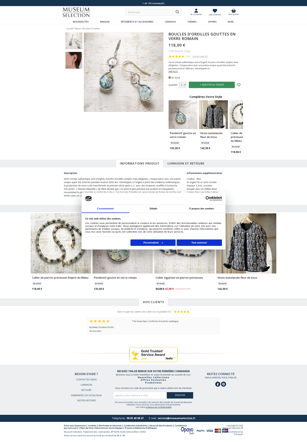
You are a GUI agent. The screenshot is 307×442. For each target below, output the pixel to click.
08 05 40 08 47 (135, 418)
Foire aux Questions (75, 425)
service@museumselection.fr (176, 418)
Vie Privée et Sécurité (110, 425)
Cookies (92, 425)
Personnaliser (151, 242)
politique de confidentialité (159, 407)
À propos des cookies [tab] (201, 208)
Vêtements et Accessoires (137, 21)
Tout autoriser (199, 242)
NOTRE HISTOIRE (86, 400)
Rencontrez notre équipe (109, 427)
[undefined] (123, 72)
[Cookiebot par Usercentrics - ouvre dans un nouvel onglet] (208, 198)
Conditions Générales (135, 425)
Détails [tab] (153, 208)
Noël (231, 21)
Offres (212, 21)
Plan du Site (86, 427)
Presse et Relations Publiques (141, 427)
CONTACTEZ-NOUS (86, 379)
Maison (104, 21)
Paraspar (238, 434)
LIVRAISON (86, 384)
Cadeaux (170, 21)
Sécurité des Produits (161, 425)
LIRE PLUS (173, 71)
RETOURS (86, 389)
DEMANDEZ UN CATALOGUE (86, 395)
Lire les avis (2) (200, 56)
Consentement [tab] (105, 208)
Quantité (173, 85)
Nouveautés (81, 21)
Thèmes (192, 21)
